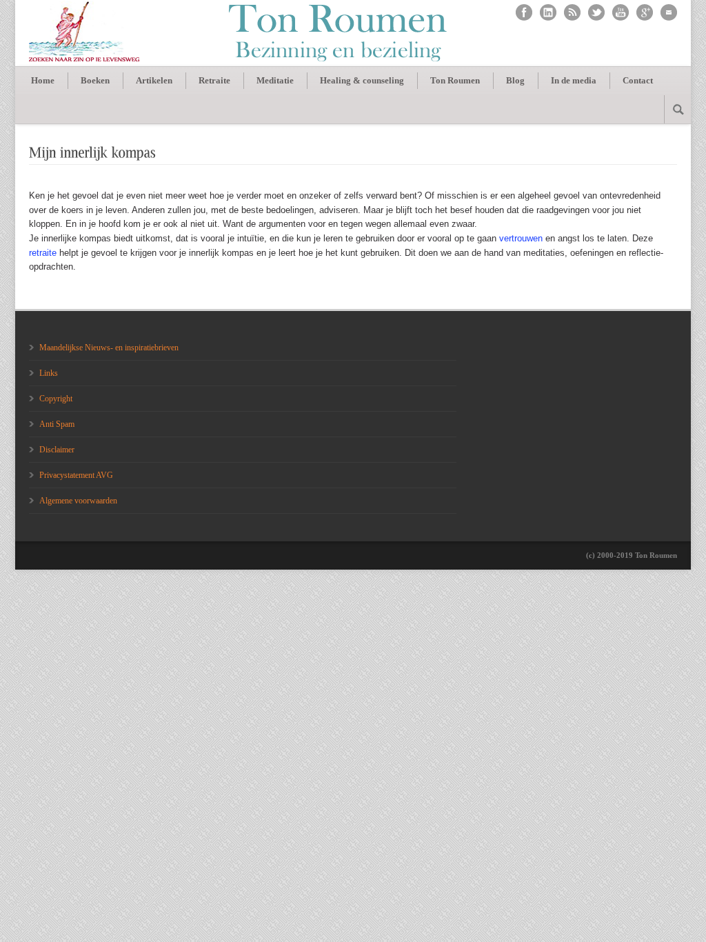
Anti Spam (56, 424)
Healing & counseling (362, 80)
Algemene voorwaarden (78, 500)
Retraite (214, 80)
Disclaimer (56, 449)
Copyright (55, 398)
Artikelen (154, 80)
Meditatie (275, 80)
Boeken (95, 80)
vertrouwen (521, 238)
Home (42, 80)
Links (48, 373)
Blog (515, 80)
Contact (638, 80)
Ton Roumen (455, 80)
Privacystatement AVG (76, 475)
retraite (43, 253)
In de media (573, 80)
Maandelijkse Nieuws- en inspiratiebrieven (109, 347)
